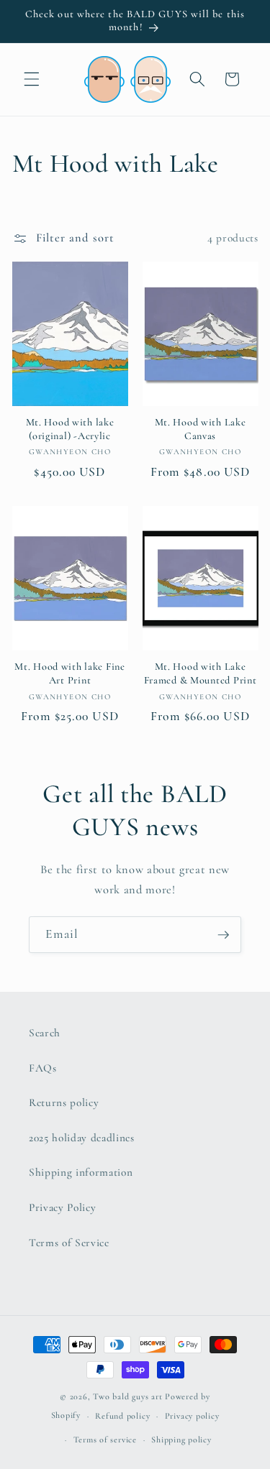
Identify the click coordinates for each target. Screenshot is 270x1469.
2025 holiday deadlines (82, 1137)
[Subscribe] (223, 935)
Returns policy (64, 1102)
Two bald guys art (127, 1396)
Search (44, 1032)
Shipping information (80, 1172)
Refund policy (122, 1416)
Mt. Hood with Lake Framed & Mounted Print (200, 673)
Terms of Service (69, 1242)
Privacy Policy (62, 1207)
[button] (31, 79)
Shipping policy (181, 1440)
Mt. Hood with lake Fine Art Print (69, 673)
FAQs (43, 1068)
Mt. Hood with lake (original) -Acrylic (70, 428)
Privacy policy (192, 1416)
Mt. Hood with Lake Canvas (200, 428)
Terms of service (105, 1440)
